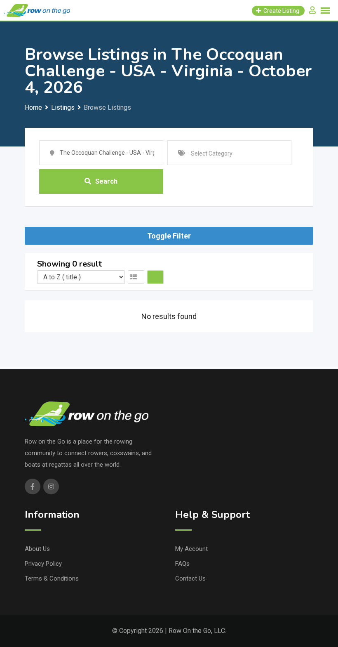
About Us (37, 549)
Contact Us (190, 578)
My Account (191, 549)
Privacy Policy (43, 563)
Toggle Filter (169, 235)
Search (106, 181)
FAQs (182, 563)
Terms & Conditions (52, 578)
